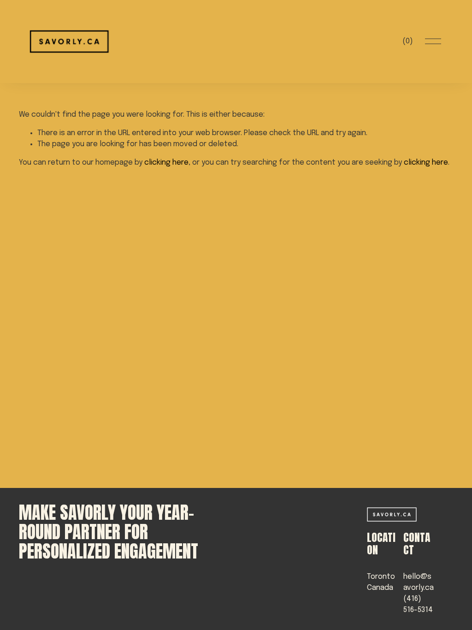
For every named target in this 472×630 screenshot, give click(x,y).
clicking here (166, 162)
